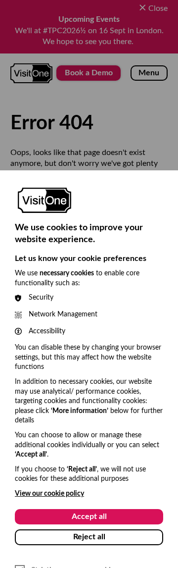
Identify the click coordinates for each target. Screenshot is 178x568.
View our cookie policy (49, 493)
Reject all (89, 537)
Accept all (89, 516)
